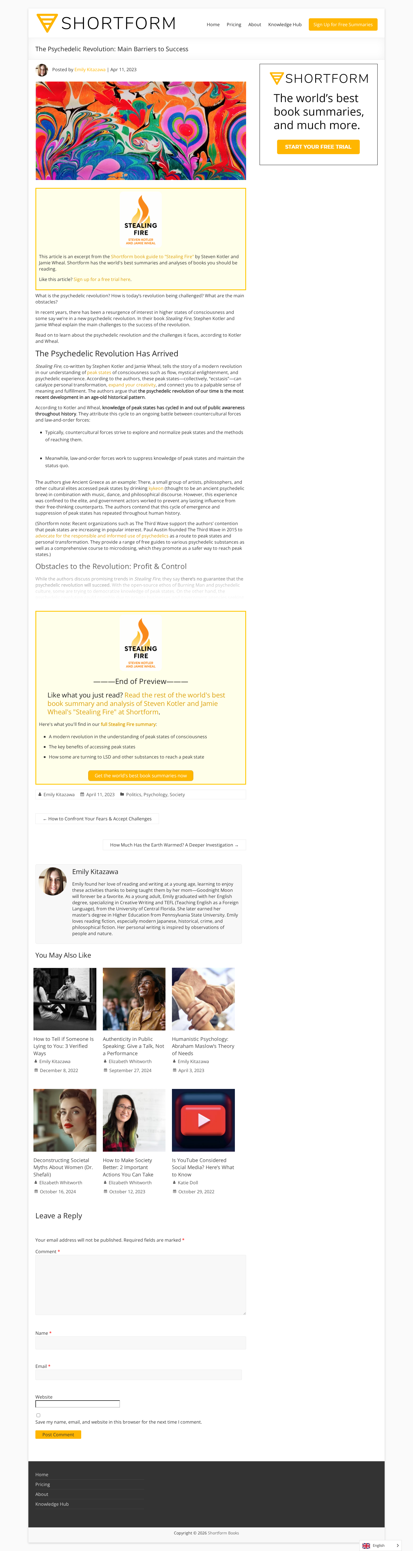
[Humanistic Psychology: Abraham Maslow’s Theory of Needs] (203, 970)
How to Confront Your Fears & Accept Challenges (97, 819)
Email (43, 1366)
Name (43, 1333)
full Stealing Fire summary (128, 724)
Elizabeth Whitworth (130, 1061)
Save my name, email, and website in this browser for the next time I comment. (118, 1422)
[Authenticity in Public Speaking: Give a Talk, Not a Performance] (134, 970)
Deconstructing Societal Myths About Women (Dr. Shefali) (63, 1167)
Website (44, 1397)
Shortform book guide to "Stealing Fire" (152, 256)
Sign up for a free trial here (102, 279)
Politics (133, 794)
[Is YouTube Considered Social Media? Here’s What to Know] (203, 1092)
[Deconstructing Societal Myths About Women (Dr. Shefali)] (64, 1092)
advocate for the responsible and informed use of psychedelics (102, 536)
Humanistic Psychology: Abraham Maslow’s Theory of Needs (203, 1045)
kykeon (156, 488)
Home (213, 24)
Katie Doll (188, 1182)
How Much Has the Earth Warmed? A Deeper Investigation (174, 845)
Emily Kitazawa (90, 69)
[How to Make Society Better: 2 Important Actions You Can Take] (134, 1092)
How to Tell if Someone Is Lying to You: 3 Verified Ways (63, 1045)
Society (177, 794)
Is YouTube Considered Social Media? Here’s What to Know (203, 1167)
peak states (99, 372)
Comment (47, 1251)
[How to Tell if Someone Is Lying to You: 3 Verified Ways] (64, 970)
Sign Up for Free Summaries (343, 24)
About (254, 24)
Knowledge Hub (285, 24)
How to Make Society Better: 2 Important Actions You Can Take (128, 1167)
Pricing (234, 24)
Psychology (155, 794)
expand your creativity (132, 385)
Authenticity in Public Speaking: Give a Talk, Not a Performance (133, 1045)
